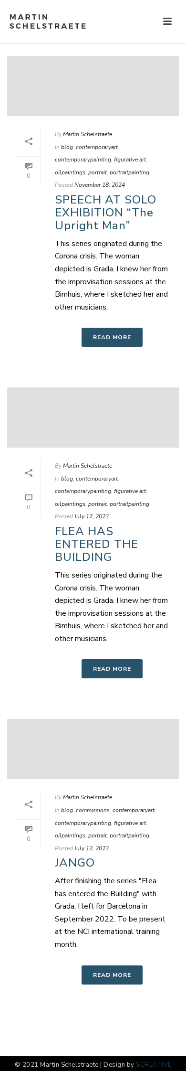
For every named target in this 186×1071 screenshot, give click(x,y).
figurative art (130, 159)
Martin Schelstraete (87, 134)
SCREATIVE (154, 1064)
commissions (93, 810)
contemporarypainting (83, 159)
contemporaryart (97, 147)
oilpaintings (70, 172)
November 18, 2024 (99, 185)
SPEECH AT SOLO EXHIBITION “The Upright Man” (105, 212)
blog (67, 147)
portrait (97, 172)
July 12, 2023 (91, 516)
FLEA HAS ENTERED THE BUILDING (96, 544)
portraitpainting (129, 172)
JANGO (75, 862)
